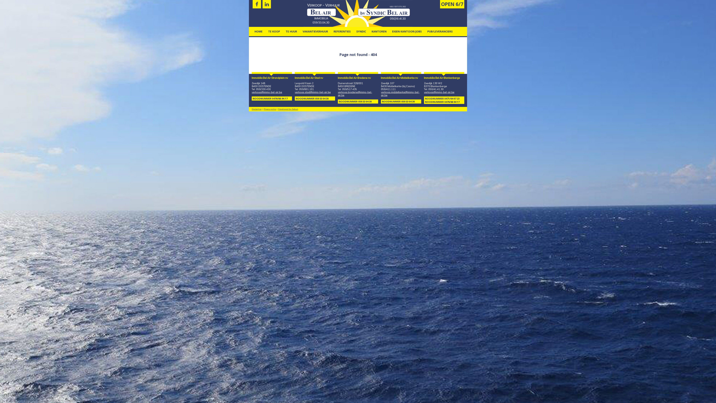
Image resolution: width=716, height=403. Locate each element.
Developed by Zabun (288, 109)
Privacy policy (270, 109)
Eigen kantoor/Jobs (407, 31)
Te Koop (274, 31)
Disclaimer (257, 109)
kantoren (379, 31)
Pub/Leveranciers (440, 31)
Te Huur (291, 31)
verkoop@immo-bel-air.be (267, 92)
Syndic (361, 31)
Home (259, 31)
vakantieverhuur (315, 31)
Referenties (342, 31)
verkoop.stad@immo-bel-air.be (313, 92)
